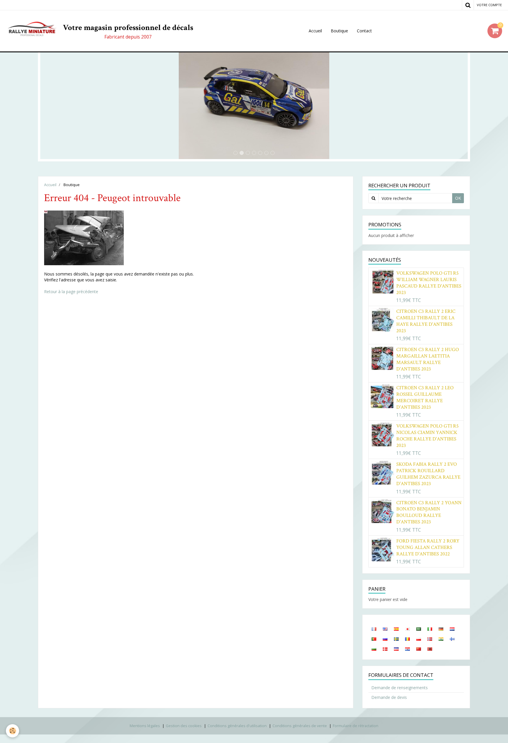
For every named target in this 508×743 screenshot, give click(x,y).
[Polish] (418, 639)
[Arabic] (418, 629)
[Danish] (385, 649)
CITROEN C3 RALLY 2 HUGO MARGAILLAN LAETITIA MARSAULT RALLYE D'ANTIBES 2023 (427, 359)
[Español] (396, 629)
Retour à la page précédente (71, 291)
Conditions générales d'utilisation (237, 725)
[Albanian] (429, 649)
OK (458, 198)
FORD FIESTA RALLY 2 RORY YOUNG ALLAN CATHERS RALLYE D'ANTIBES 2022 (427, 547)
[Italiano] (429, 629)
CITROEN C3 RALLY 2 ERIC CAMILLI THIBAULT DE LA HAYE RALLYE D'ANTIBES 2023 (425, 321)
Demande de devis (389, 697)
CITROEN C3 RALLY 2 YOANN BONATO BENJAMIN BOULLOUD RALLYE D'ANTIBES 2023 (429, 512)
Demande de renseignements (399, 687)
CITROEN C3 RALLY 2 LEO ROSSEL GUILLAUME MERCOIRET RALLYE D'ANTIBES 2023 (425, 397)
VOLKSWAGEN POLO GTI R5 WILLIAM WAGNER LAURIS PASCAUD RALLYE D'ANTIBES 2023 (428, 283)
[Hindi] (441, 639)
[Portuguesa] (374, 639)
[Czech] (396, 649)
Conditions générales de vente (300, 725)
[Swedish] (396, 639)
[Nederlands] (452, 629)
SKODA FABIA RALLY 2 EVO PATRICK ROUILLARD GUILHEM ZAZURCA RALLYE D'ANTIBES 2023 (428, 474)
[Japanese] (407, 629)
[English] (385, 629)
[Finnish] (452, 639)
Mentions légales (145, 725)
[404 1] (84, 237)
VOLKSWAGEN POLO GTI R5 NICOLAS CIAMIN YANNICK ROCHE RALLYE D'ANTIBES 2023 (427, 436)
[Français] (374, 629)
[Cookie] (12, 730)
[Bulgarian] (374, 649)
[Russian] (385, 639)
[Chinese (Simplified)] (418, 649)
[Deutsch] (441, 629)
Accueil (315, 31)
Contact (364, 31)
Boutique (339, 31)
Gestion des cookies (184, 725)
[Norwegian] (429, 639)
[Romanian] (407, 639)
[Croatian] (407, 649)
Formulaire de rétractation (355, 725)
